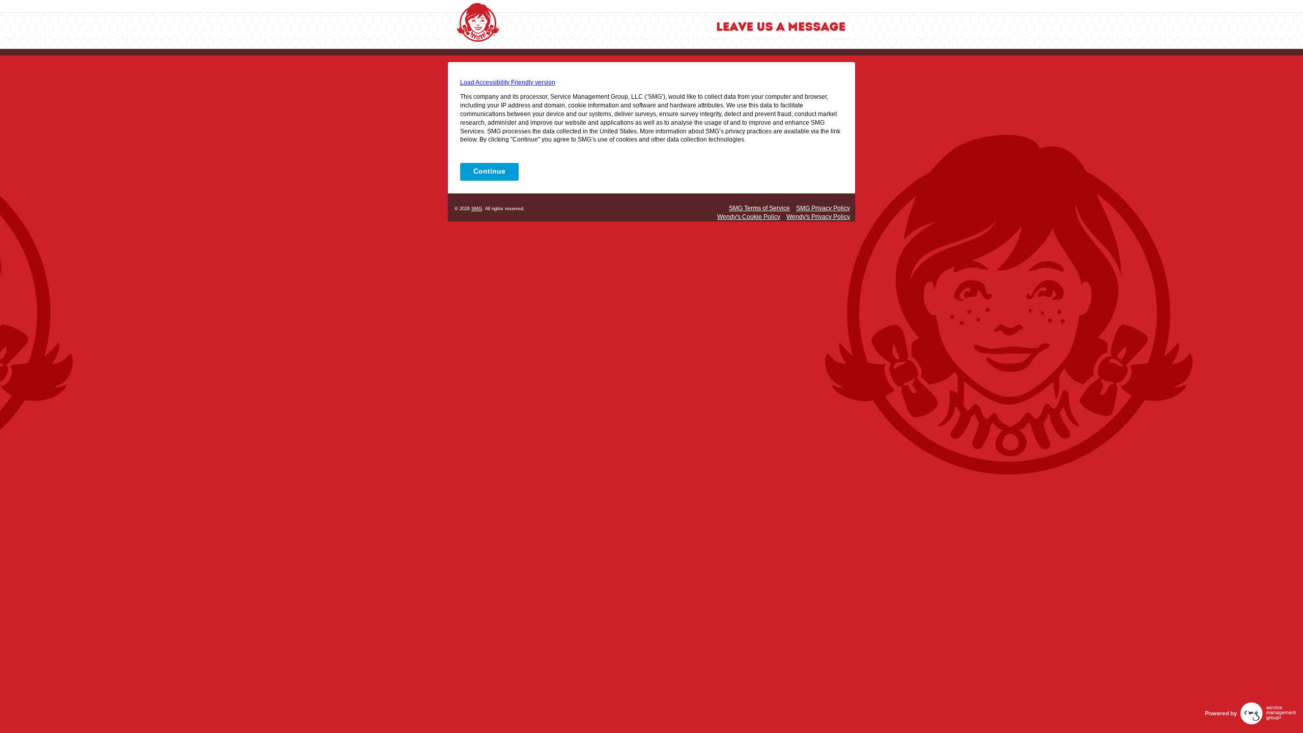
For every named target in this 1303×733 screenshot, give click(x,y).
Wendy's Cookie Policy (748, 216)
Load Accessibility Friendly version (507, 82)
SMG (476, 208)
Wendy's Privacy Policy (818, 216)
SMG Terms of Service (759, 208)
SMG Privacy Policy (823, 208)
